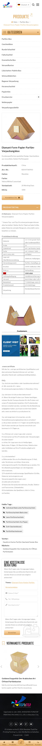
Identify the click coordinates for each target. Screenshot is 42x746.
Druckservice (7, 97)
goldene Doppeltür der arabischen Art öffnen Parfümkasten (20, 550)
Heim (15, 22)
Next (38, 666)
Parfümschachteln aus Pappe (16, 522)
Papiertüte (6, 92)
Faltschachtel (7, 55)
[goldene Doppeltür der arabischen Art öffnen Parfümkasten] (20, 662)
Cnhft (26, 735)
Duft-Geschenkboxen (13, 527)
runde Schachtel (8, 49)
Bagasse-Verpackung (10, 81)
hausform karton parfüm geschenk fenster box (20, 542)
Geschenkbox (7, 44)
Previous (1, 666)
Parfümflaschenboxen (14, 531)
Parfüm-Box (24, 22)
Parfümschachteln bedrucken (17, 512)
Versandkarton (8, 65)
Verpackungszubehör (10, 107)
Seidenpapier (7, 102)
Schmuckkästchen (9, 76)
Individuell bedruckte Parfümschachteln (20, 508)
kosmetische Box (9, 60)
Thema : (20, 584)
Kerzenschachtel (8, 86)
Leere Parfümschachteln (15, 517)
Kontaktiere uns (11, 198)
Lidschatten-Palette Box (11, 70)
